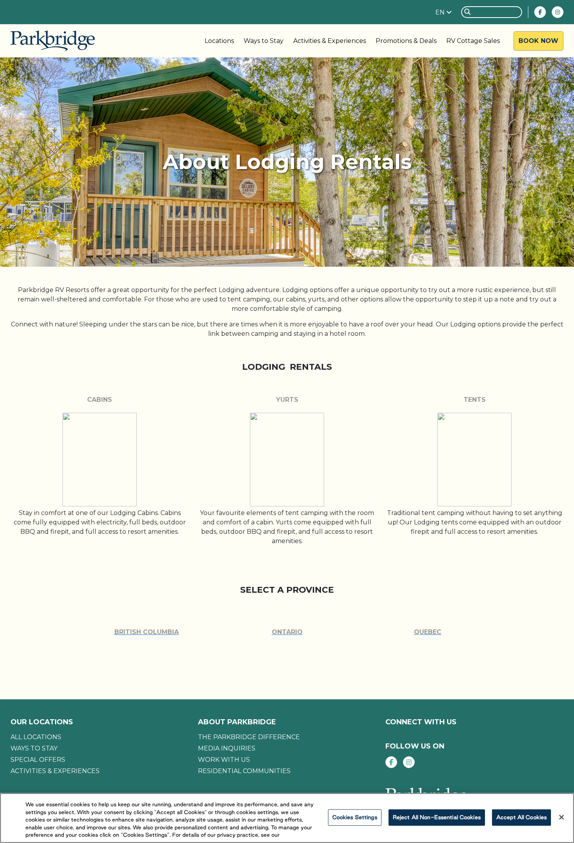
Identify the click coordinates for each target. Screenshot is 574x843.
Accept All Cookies (521, 817)
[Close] (561, 817)
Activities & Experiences (329, 41)
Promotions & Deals (406, 41)
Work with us (224, 759)
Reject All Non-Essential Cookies (437, 817)
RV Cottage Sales (473, 41)
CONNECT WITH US (420, 722)
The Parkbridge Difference (249, 737)
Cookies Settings (354, 817)
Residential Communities (244, 771)
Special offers (38, 759)
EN (440, 12)
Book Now (538, 41)
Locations (219, 41)
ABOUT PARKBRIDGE (237, 722)
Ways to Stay (263, 41)
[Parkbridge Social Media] (540, 12)
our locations (42, 722)
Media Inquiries (226, 748)
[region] (287, 818)
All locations (36, 737)
